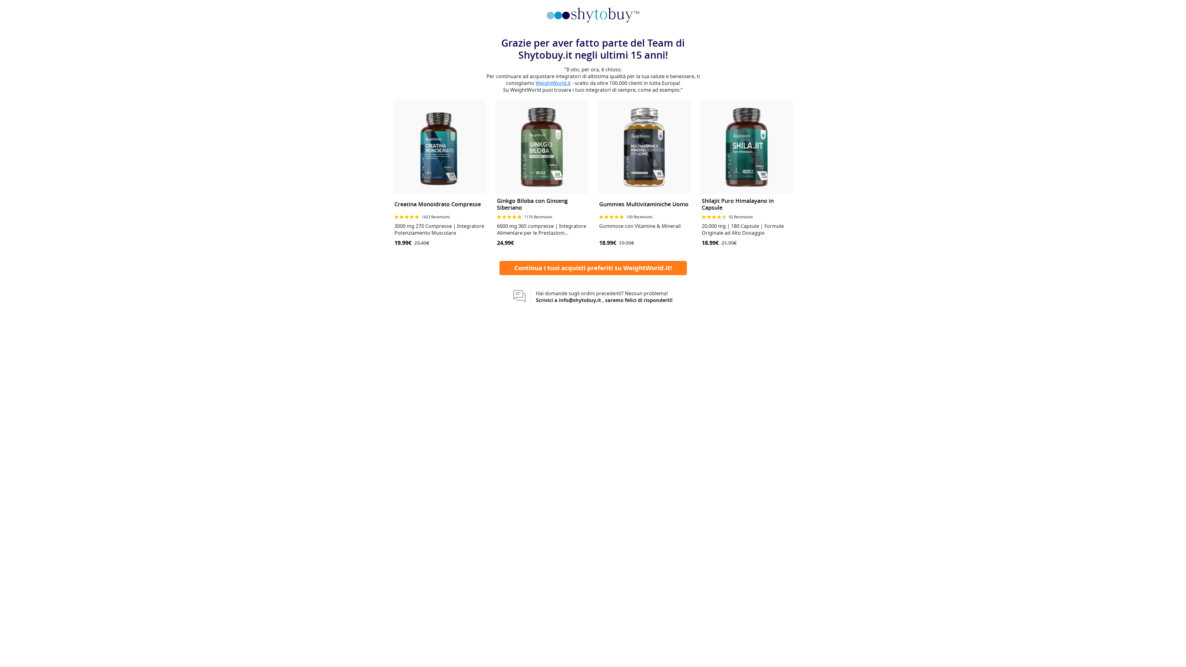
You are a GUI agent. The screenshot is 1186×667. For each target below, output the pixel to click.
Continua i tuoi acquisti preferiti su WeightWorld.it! (593, 268)
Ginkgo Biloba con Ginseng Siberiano (532, 204)
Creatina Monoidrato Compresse (437, 204)
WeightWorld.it (553, 83)
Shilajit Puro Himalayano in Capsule (738, 204)
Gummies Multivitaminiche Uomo (643, 204)
